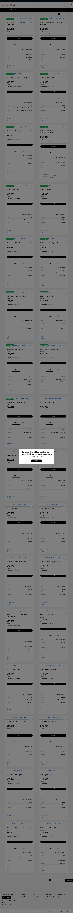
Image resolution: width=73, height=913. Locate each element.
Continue (36, 460)
